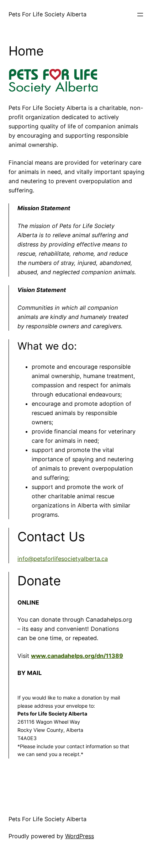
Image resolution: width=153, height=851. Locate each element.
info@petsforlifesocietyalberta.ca (62, 558)
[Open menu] (140, 14)
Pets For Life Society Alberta (47, 14)
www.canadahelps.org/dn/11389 (77, 655)
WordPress (79, 836)
